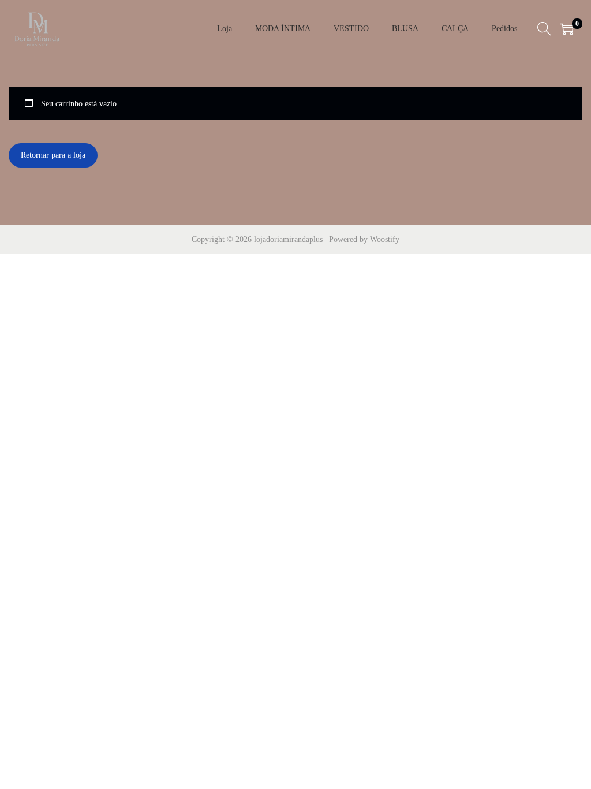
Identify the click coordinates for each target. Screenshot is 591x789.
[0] (567, 29)
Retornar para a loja (53, 155)
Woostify (384, 239)
